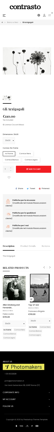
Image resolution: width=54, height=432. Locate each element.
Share (20, 188)
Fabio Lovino (8, 314)
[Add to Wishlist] (9, 177)
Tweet (32, 188)
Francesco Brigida (36, 311)
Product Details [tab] (28, 245)
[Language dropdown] (39, 15)
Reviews (46, 245)
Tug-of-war (33, 305)
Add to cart (34, 169)
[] (5, 299)
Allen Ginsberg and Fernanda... (11, 306)
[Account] (44, 15)
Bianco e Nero (8, 310)
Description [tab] (8, 245)
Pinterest (46, 188)
